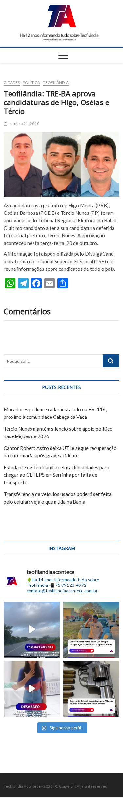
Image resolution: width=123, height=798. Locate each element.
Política (31, 82)
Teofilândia (56, 82)
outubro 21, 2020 (23, 123)
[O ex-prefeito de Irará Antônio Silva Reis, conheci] (91, 689)
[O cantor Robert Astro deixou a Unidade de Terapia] (91, 630)
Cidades (12, 82)
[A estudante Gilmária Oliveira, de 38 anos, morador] (32, 689)
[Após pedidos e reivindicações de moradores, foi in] (32, 630)
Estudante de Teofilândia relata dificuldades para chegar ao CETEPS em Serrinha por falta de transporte (56, 474)
